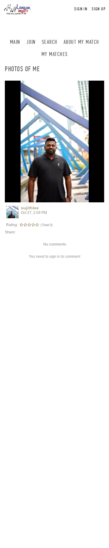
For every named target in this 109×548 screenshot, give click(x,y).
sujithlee (30, 207)
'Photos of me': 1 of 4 (27, 197)
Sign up (99, 9)
